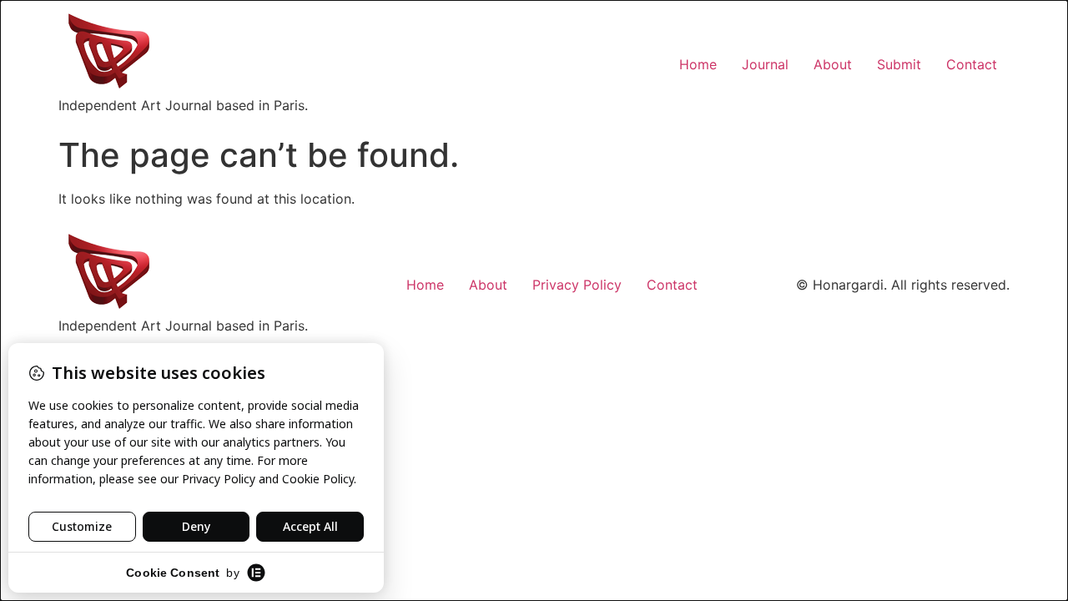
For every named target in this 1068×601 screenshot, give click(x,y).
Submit (899, 64)
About (833, 64)
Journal (765, 64)
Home (698, 64)
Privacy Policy (577, 284)
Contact (971, 64)
